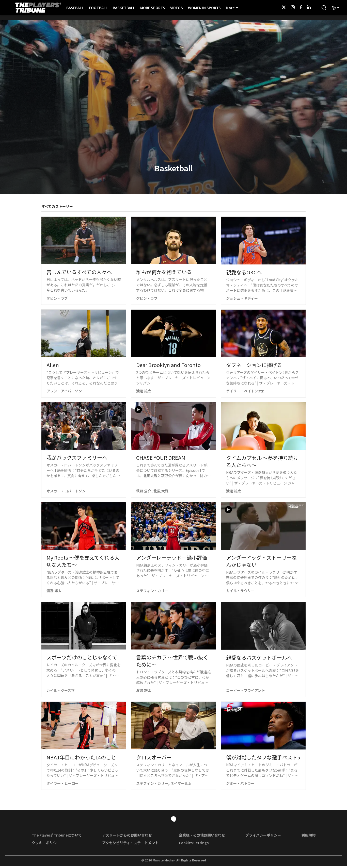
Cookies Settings (194, 842)
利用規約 (308, 835)
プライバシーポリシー (263, 835)
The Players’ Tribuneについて (57, 835)
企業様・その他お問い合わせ (202, 835)
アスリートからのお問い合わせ (127, 835)
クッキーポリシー (46, 842)
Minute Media (163, 860)
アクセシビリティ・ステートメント (130, 842)
